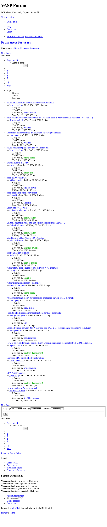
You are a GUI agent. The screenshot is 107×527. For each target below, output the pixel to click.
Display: (7, 408)
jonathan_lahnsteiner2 (33, 353)
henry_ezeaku (15, 105)
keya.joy (13, 270)
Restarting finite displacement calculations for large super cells (34, 313)
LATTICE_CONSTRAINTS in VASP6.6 (25, 238)
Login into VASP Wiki (17, 208)
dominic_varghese (17, 285)
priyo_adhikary (16, 240)
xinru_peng (14, 135)
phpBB (15, 508)
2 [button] (7, 71)
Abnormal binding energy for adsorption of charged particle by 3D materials (40, 298)
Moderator (34, 48)
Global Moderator (21, 48)
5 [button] (7, 78)
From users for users (16, 42)
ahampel (27, 278)
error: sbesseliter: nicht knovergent (22, 193)
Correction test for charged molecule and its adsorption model (34, 133)
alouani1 (13, 195)
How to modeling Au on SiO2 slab (22, 388)
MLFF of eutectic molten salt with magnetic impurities (30, 102)
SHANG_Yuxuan (17, 390)
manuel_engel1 (30, 263)
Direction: (46, 408)
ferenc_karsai (29, 158)
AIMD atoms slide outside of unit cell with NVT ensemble (32, 268)
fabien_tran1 (29, 173)
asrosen (12, 165)
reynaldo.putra (15, 345)
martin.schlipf (30, 218)
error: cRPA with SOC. (17, 178)
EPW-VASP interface (16, 373)
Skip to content (7, 17)
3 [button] (7, 73)
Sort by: (26, 408)
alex (25, 323)
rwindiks (27, 128)
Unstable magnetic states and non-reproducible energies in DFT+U (36, 223)
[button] (12, 60)
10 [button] (8, 83)
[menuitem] (9, 27)
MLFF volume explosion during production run (27, 148)
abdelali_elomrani (17, 225)
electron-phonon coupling (18, 253)
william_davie (15, 180)
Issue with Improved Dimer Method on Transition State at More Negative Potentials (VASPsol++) (50, 117)
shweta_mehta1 (16, 120)
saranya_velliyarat (17, 315)
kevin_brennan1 (16, 360)
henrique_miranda (31, 248)
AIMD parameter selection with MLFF (24, 283)
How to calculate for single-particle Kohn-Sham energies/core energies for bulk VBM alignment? (49, 343)
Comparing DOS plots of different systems (25, 358)
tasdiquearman (15, 330)
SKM (11, 255)
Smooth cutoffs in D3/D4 (18, 163)
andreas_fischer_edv (18, 210)
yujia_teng (14, 375)
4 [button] (7, 76)
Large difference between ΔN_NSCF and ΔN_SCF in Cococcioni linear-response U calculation (49, 328)
